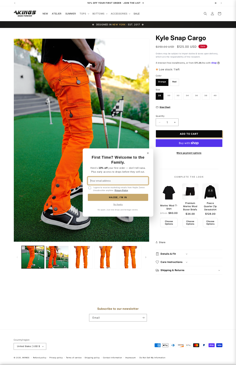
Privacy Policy (121, 190)
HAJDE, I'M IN (118, 197)
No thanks (118, 204)
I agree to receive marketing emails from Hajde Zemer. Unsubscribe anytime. (119, 189)
